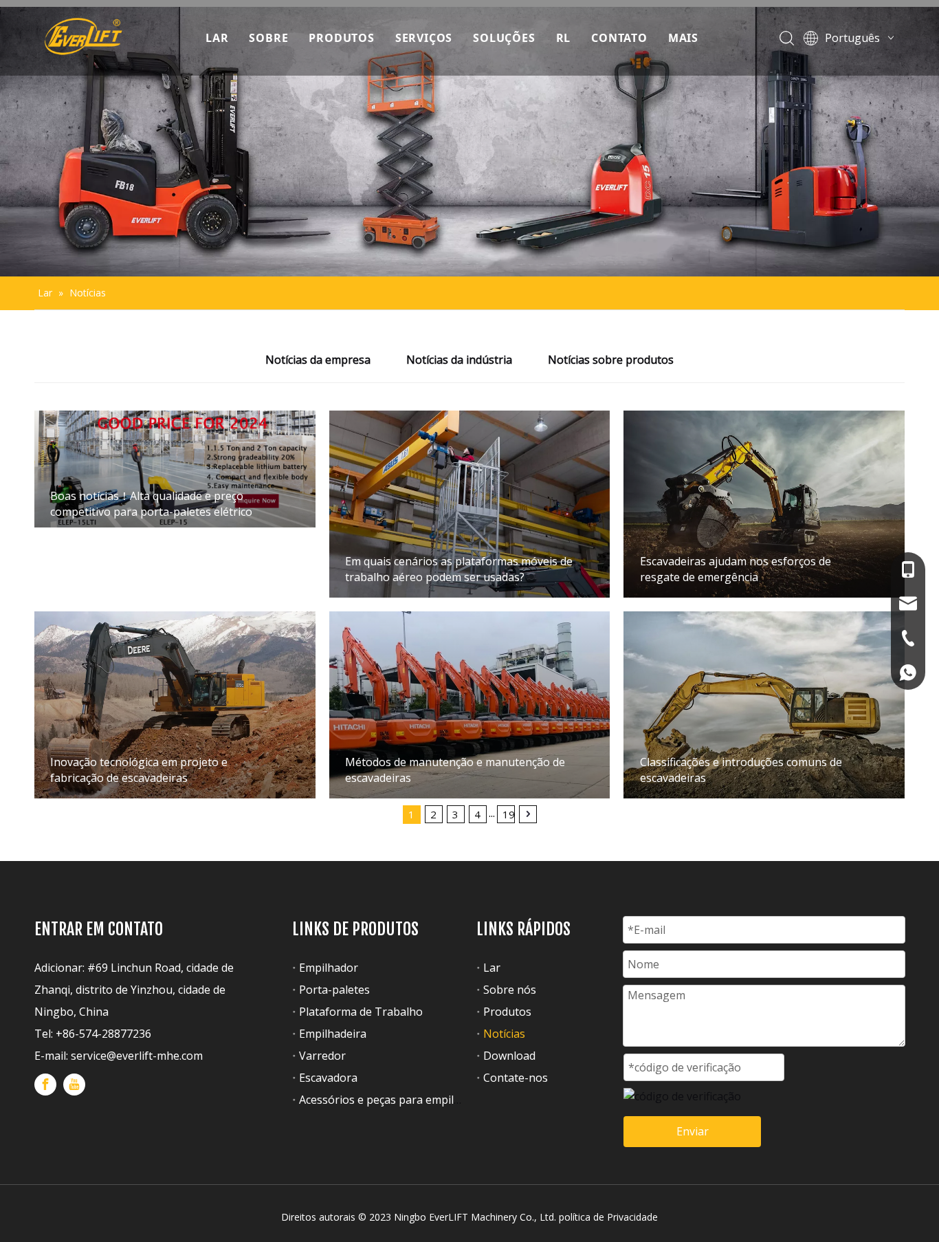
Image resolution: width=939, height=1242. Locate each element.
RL (563, 37)
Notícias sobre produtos (611, 359)
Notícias (504, 1033)
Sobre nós (509, 989)
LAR (217, 37)
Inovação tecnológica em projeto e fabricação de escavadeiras (139, 769)
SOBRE (268, 37)
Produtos (507, 1011)
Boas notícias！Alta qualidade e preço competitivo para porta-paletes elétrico (151, 503)
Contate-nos (515, 1077)
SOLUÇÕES (504, 37)
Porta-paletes (334, 989)
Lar (491, 967)
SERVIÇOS (423, 37)
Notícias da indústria (459, 359)
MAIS (683, 37)
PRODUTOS (341, 37)
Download (509, 1055)
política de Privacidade (608, 1216)
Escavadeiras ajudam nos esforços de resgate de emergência (735, 569)
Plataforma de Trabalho (361, 1011)
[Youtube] (74, 1085)
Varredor (322, 1055)
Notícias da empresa (318, 359)
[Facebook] (45, 1085)
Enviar (692, 1131)
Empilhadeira (332, 1033)
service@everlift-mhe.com (137, 1055)
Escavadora (328, 1077)
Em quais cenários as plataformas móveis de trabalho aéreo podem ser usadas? (459, 569)
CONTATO (619, 37)
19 (508, 814)
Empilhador (328, 967)
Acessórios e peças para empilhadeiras (398, 1099)
